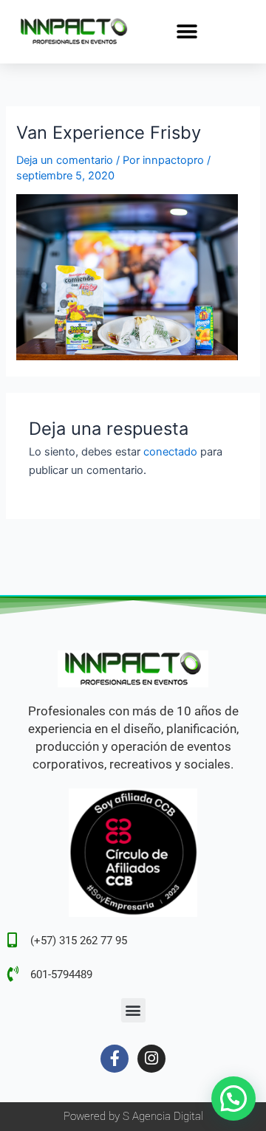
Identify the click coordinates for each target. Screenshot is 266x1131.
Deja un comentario (64, 160)
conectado (170, 451)
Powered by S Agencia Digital (133, 1116)
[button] (187, 31)
